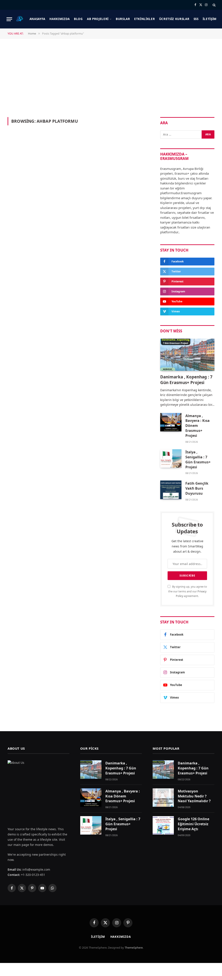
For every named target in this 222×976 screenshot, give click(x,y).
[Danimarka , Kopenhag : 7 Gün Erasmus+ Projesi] (187, 355)
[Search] (213, 5)
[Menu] (9, 19)
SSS (196, 19)
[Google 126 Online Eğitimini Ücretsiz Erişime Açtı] (163, 825)
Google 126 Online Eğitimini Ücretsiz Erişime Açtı (193, 824)
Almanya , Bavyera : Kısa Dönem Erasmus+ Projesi (197, 425)
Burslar (123, 19)
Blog (78, 19)
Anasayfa (37, 19)
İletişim (210, 19)
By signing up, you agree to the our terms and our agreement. (187, 591)
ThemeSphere (134, 947)
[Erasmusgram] (19, 19)
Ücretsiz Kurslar (174, 19)
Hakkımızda (59, 19)
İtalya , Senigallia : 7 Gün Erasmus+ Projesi (198, 459)
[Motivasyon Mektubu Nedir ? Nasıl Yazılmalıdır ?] (163, 797)
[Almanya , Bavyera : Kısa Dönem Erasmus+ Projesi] (170, 422)
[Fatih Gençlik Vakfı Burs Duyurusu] (170, 490)
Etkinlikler (144, 19)
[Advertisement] (111, 77)
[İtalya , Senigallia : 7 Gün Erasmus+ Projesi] (170, 458)
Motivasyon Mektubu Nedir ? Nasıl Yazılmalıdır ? (194, 796)
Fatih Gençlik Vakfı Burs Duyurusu (196, 488)
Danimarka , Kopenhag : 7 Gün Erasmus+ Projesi (186, 379)
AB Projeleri (98, 19)
